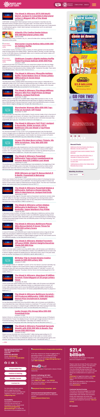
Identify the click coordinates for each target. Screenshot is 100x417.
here (43, 384)
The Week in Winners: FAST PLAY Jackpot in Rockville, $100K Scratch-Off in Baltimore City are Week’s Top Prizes (34, 125)
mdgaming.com (9, 395)
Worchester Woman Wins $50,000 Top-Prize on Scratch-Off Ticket (34, 108)
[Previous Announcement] (71, 136)
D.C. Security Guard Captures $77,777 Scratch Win (82, 160)
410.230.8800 (13, 356)
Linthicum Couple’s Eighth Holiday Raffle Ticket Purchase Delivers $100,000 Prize (34, 59)
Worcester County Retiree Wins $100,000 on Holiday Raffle (34, 45)
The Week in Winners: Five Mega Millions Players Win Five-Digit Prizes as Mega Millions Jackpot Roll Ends (34, 92)
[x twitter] (16, 363)
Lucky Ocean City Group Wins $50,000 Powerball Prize (33, 312)
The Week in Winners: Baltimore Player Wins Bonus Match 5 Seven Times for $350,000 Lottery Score (33, 226)
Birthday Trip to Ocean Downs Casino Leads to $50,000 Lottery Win (33, 259)
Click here (34, 369)
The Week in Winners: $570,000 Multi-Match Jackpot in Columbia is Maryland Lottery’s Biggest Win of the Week (34, 15)
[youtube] (12, 363)
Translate (74, 406)
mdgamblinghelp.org (52, 359)
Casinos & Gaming (15, 373)
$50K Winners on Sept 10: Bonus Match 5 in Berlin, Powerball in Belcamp (34, 174)
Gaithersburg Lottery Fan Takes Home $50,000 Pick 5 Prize (82, 165)
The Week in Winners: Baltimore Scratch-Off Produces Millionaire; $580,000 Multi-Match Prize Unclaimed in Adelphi (34, 296)
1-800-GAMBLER (39, 361)
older (4, 342)
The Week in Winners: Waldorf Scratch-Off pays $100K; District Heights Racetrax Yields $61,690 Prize (34, 243)
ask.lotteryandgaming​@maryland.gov (12, 407)
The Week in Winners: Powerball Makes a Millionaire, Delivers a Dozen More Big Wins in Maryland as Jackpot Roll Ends (34, 190)
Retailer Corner (15, 378)
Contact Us (15, 383)
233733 (52, 380)
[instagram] (9, 363)
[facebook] (5, 363)
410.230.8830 (20, 358)
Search (86, 4)
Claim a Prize (79, 4)
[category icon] (7, 16)
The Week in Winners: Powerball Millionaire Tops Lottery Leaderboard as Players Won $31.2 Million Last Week (34, 158)
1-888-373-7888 (39, 380)
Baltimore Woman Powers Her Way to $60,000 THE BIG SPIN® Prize (82, 148)
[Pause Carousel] (75, 136)
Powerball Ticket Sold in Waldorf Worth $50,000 (83, 152)
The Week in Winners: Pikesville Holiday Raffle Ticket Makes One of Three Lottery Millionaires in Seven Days (34, 75)
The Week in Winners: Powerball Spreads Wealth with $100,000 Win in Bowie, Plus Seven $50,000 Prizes (34, 328)
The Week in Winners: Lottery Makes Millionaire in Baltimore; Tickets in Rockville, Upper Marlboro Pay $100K (32, 207)
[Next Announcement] (79, 136)
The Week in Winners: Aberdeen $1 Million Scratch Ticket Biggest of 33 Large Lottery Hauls (35, 277)
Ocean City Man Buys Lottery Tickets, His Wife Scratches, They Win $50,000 (34, 141)
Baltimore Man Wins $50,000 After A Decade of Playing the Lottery (82, 156)
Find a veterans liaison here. (40, 398)
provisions (76, 385)
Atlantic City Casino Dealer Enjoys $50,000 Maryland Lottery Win (31, 33)
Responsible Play (15, 369)
